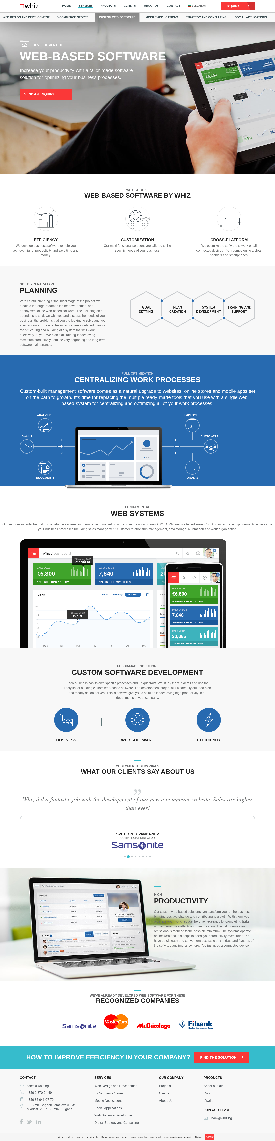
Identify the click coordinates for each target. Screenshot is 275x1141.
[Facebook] (21, 1121)
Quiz (207, 1093)
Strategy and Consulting (206, 17)
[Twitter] (29, 1122)
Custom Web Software (117, 17)
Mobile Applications (162, 17)
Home (66, 5)
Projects (108, 5)
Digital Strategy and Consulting (116, 1122)
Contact (173, 5)
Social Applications (251, 17)
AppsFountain (214, 1086)
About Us (151, 5)
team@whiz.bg (221, 1118)
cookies (96, 1137)
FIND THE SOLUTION (218, 1057)
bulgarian (199, 6)
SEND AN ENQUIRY (39, 94)
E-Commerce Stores (72, 17)
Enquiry (232, 6)
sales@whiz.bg (38, 1086)
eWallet (209, 1100)
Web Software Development (114, 1115)
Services (86, 5)
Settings (199, 1137)
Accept (209, 1137)
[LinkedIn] (38, 1121)
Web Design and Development (26, 17)
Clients (130, 5)
